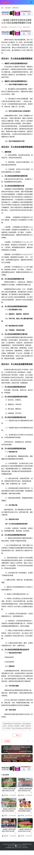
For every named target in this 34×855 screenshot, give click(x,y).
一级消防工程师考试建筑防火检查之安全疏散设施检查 (9, 830)
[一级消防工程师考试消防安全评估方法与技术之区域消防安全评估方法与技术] (25, 823)
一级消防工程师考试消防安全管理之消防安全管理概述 (25, 810)
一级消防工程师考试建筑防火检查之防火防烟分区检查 (25, 790)
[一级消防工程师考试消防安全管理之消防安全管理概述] (25, 802)
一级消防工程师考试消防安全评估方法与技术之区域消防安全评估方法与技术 (25, 830)
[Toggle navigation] (31, 2)
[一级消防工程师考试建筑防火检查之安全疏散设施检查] (9, 823)
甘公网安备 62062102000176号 (14, 847)
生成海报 (6, 741)
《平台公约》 (25, 847)
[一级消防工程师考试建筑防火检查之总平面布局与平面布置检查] (9, 782)
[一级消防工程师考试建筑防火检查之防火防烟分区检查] (25, 782)
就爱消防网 (4, 27)
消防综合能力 (26, 27)
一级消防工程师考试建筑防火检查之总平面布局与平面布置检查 (9, 790)
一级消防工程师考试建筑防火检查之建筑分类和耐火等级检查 (9, 810)
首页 (2, 8)
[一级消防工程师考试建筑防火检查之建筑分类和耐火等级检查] (9, 802)
